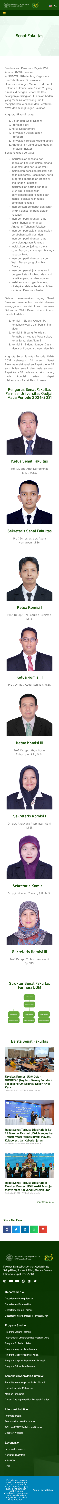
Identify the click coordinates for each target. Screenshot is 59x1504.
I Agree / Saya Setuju (42, 1490)
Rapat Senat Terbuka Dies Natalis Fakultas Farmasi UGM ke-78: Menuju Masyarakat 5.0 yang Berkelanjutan (28, 1186)
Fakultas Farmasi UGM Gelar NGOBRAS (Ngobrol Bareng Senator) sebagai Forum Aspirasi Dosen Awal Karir (28, 1082)
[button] (7, 1229)
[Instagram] (4, 1281)
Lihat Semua (45, 1202)
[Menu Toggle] (4, 13)
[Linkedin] (29, 1281)
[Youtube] (10, 1281)
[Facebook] (23, 1281)
